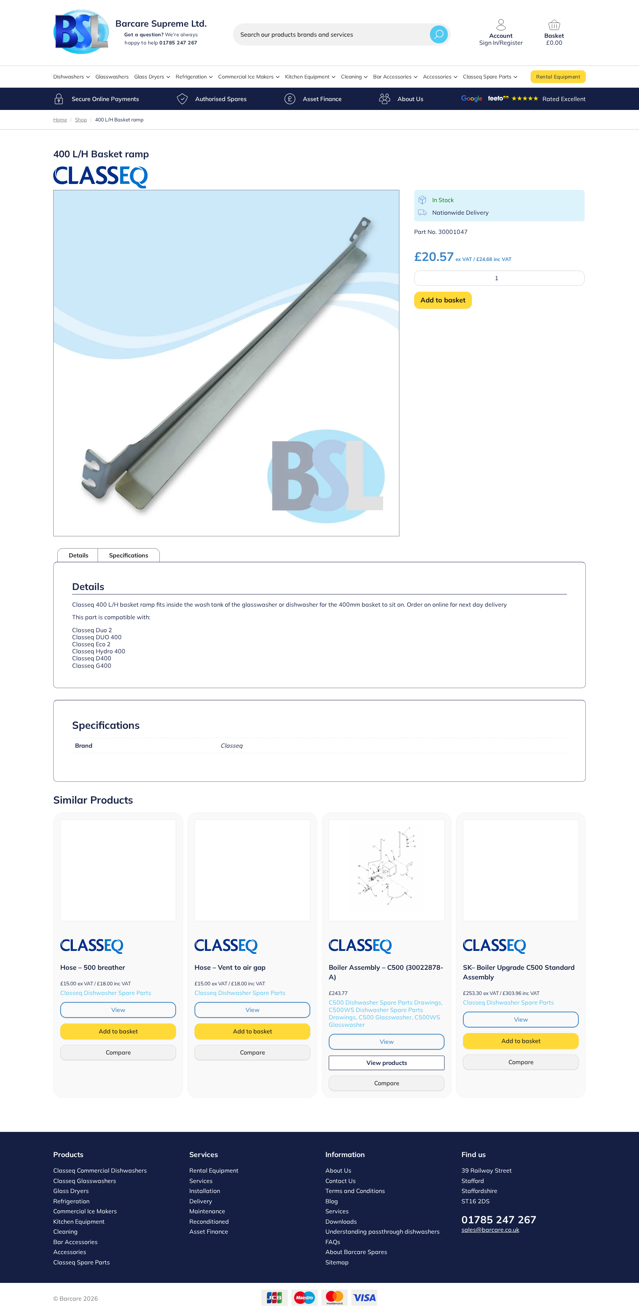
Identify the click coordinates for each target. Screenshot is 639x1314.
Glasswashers (112, 76)
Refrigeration (191, 76)
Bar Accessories (392, 76)
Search (439, 34)
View (118, 1009)
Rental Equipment (558, 76)
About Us (410, 99)
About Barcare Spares (356, 1252)
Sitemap (337, 1262)
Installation (204, 1190)
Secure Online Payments (105, 99)
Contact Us (340, 1180)
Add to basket (443, 300)
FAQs (332, 1242)
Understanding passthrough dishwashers (382, 1231)
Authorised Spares (221, 99)
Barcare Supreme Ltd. (161, 23)
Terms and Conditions (355, 1190)
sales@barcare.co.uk (490, 1229)
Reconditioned (209, 1221)
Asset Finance (322, 99)
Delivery (200, 1201)
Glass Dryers (149, 76)
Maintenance (207, 1211)
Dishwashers (68, 76)
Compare (118, 1052)
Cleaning (351, 76)
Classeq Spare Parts (487, 76)
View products (386, 1062)
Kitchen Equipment (307, 76)
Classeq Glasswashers (84, 1180)
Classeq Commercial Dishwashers (100, 1170)
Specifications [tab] (128, 555)
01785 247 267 (499, 1219)
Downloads (341, 1221)
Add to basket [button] (118, 1031)
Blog (331, 1201)
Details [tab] (78, 555)
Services (201, 1180)
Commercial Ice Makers (246, 76)
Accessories (437, 76)
